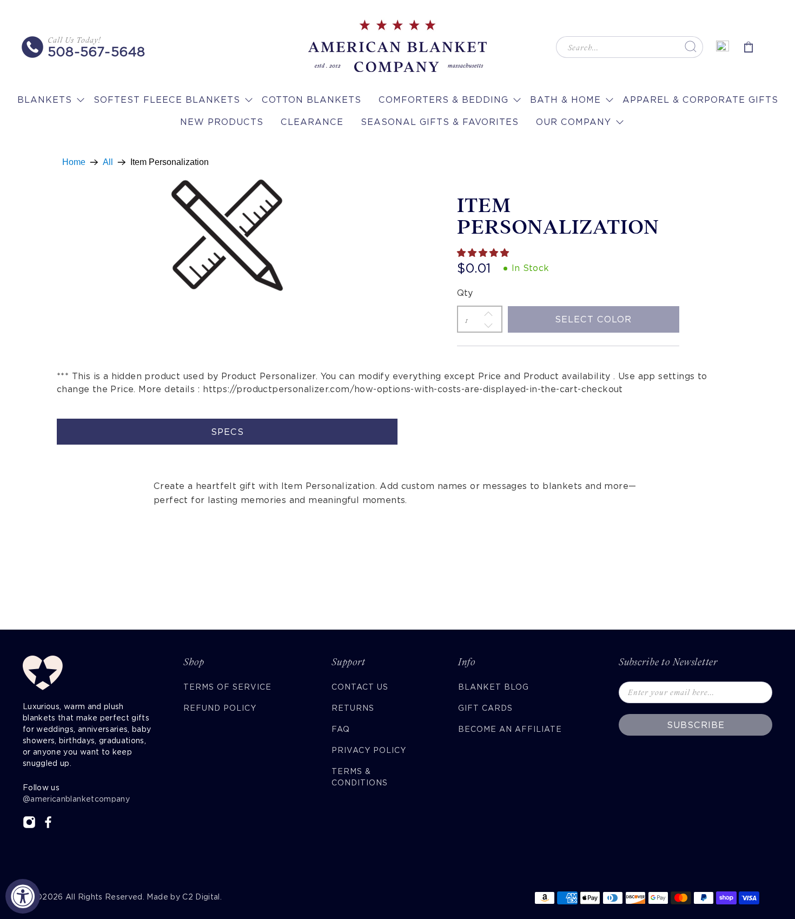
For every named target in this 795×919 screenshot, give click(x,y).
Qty (465, 293)
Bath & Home (565, 100)
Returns (353, 708)
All (108, 162)
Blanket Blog (493, 687)
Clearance (312, 122)
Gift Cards (485, 708)
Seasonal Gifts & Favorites (440, 122)
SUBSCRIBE (696, 725)
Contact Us (360, 687)
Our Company (573, 122)
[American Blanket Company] (397, 47)
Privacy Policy (369, 750)
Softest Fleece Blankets (167, 100)
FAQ (341, 729)
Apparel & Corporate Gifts (700, 100)
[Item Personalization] (227, 236)
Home (73, 162)
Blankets (44, 100)
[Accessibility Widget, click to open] (22, 896)
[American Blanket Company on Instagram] (29, 826)
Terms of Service (227, 687)
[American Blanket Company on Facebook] (48, 826)
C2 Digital (201, 896)
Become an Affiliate (510, 729)
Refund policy (219, 708)
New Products (221, 122)
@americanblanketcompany (76, 799)
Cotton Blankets (311, 100)
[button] (484, 252)
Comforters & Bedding (443, 100)
